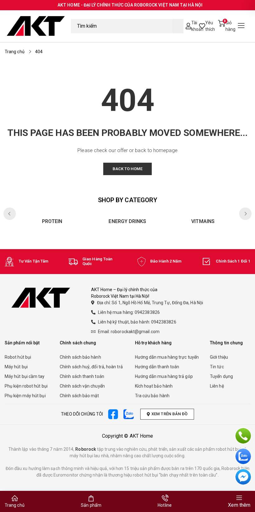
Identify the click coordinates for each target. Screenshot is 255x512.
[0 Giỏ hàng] (219, 26)
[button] (245, 213)
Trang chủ (15, 51)
